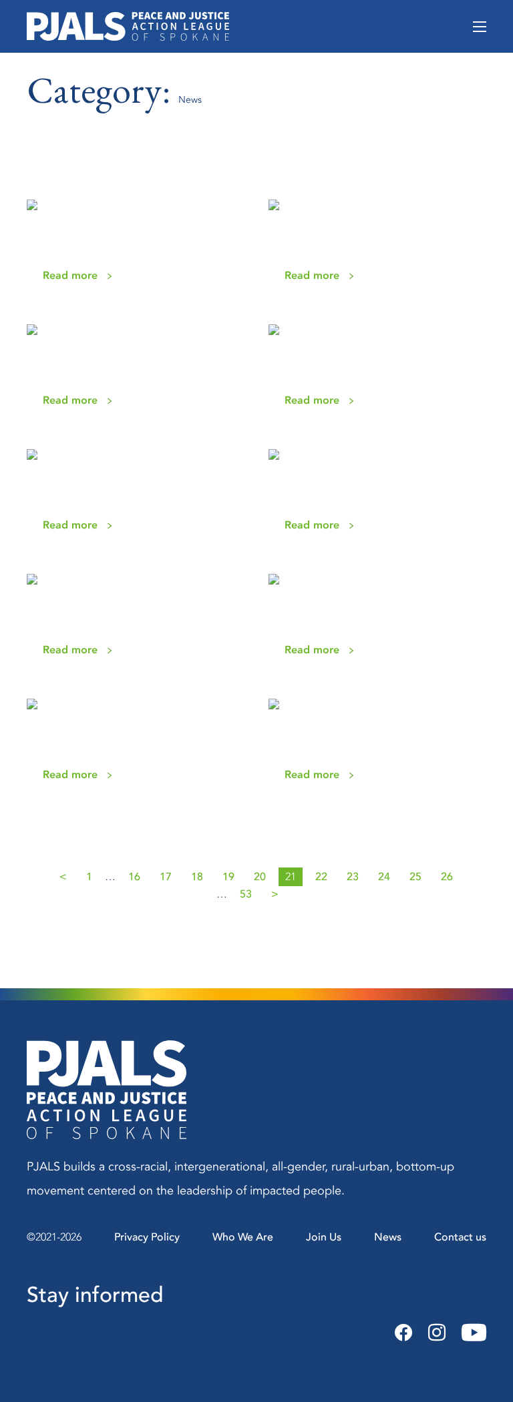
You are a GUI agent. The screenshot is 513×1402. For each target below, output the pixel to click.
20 (260, 876)
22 (321, 876)
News (387, 1237)
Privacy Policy (147, 1237)
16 (134, 876)
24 (384, 876)
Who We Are (242, 1237)
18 (197, 876)
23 (353, 876)
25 (415, 876)
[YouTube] (470, 1333)
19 (228, 876)
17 (166, 876)
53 (246, 894)
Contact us (460, 1237)
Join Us (323, 1237)
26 (447, 876)
